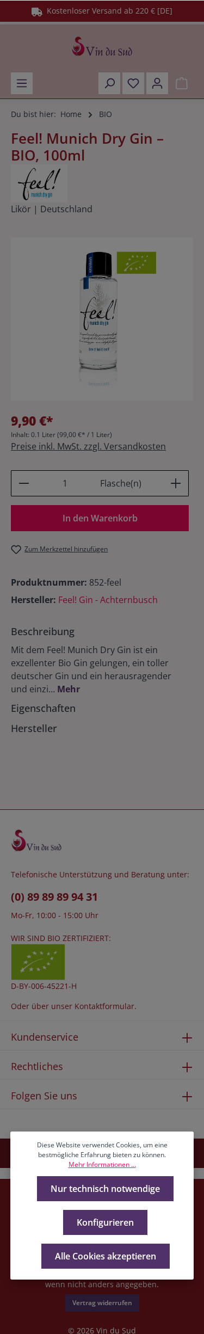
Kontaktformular (104, 1006)
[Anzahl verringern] (23, 483)
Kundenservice (44, 1036)
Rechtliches (37, 1066)
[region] (102, 319)
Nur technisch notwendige (105, 1189)
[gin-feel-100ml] (102, 319)
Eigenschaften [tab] (43, 708)
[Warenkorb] (181, 83)
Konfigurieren (105, 1222)
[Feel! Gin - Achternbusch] (102, 183)
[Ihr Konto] (157, 83)
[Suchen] (109, 83)
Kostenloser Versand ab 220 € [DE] (107, 10)
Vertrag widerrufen (102, 1302)
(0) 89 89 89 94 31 (54, 896)
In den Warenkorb (100, 518)
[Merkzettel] (133, 83)
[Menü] (22, 83)
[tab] (99, 660)
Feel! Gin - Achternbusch (108, 600)
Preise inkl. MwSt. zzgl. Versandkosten (88, 446)
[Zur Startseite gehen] (101, 46)
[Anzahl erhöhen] (176, 483)
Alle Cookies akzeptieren (105, 1256)
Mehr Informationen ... (102, 1164)
